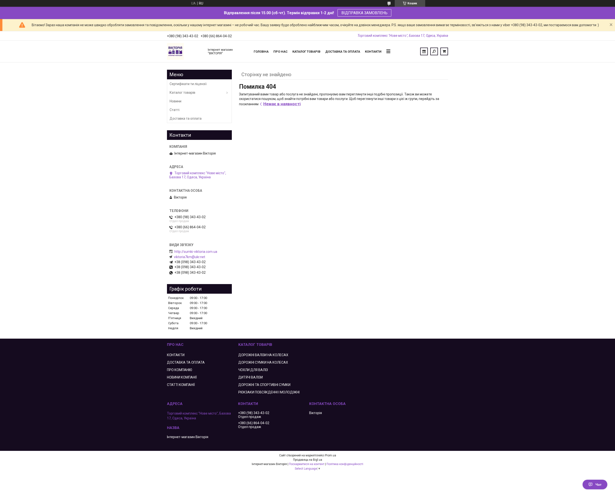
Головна (261, 51)
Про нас (280, 51)
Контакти (373, 51)
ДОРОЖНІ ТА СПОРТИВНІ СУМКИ (264, 385)
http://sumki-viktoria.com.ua (195, 252)
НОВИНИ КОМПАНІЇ (182, 377)
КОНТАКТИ (175, 355)
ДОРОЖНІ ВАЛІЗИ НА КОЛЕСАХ (263, 355)
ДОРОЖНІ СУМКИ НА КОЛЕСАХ (263, 362)
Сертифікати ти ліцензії (188, 84)
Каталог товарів (306, 51)
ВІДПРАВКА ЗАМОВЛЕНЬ (364, 13)
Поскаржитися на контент (306, 464)
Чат (599, 484)
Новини (175, 101)
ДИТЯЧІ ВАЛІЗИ (250, 377)
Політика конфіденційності (344, 464)
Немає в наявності (282, 103)
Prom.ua (330, 455)
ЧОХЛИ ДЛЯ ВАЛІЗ (253, 370)
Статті (174, 110)
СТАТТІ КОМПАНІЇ (181, 385)
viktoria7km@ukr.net (189, 257)
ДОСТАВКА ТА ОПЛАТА (186, 362)
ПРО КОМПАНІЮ (179, 370)
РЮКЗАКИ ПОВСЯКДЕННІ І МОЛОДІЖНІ (269, 392)
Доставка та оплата (342, 51)
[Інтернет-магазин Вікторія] (185, 51)
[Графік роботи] (424, 51)
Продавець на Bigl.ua (307, 459)
